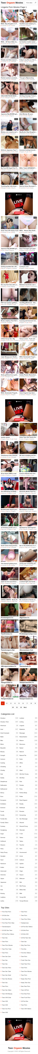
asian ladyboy (11, 286)
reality (28, 804)
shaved (28, 822)
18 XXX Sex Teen (7, 930)
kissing (9, 893)
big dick (34, 493)
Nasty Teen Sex (25, 982)
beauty (9, 751)
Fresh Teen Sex (25, 960)
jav (9, 886)
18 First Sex (24, 1001)
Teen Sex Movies (7, 979)
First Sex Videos (26, 952)
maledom (28, 729)
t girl (27, 151)
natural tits (34, 43)
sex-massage (28, 819)
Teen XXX (5, 1001)
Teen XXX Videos (26, 1008)
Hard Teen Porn (25, 964)
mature (28, 740)
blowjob (14, 61)
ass (18, 170)
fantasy (9, 826)
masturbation (28, 736)
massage (28, 733)
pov (8, 439)
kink (9, 889)
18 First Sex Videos (26, 926)
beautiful (9, 748)
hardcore (8, 475)
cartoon (9, 759)
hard (9, 860)
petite (28, 796)
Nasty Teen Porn (26, 979)
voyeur (28, 874)
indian (9, 867)
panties (32, 439)
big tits (22, 43)
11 (17, 707)
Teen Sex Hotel (6, 975)
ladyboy (29, 25)
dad (9, 774)
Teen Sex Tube (6, 971)
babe (27, 304)
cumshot (4, 25)
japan (9, 878)
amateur (13, 133)
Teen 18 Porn (25, 990)
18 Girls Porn (25, 930)
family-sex (9, 819)
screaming (28, 815)
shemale (22, 25)
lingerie (27, 43)
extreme (9, 807)
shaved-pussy (28, 826)
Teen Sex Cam (6, 956)
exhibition (9, 804)
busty (13, 232)
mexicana (28, 744)
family (9, 815)
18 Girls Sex (5, 915)
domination (34, 286)
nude (28, 759)
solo (13, 151)
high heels (28, 511)
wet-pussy (28, 886)
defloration (9, 785)
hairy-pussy (9, 852)
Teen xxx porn (6, 1008)
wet (28, 882)
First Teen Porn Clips (8, 923)
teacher (28, 845)
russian (28, 811)
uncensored (28, 852)
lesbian (28, 718)
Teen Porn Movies (7, 945)
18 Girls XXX (24, 934)
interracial (32, 250)
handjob (9, 856)
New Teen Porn (25, 986)
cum (9, 25)
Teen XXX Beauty (7, 993)
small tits (32, 304)
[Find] (35, 2)
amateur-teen (9, 722)
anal (8, 133)
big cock (4, 304)
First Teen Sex (6, 919)
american (9, 725)
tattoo (28, 841)
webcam (28, 878)
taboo (28, 837)
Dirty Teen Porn (25, 945)
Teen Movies (12, 2)
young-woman (28, 901)
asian (13, 25)
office (28, 763)
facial (9, 811)
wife (28, 893)
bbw (9, 740)
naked (28, 748)
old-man (28, 777)
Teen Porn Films (26, 919)
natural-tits (28, 755)
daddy (9, 777)
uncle (28, 856)
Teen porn (24, 915)
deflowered (9, 789)
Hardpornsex (25, 923)
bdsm (9, 744)
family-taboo (9, 822)
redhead (28, 807)
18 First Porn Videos (8, 934)
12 (21, 707)
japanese (9, 882)
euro (9, 796)
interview (9, 874)
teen (17, 151)
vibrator (28, 867)
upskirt (28, 863)
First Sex (23, 949)
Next (25, 707)
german (9, 837)
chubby (9, 770)
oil (28, 766)
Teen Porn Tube (6, 949)
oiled (28, 770)
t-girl (28, 833)
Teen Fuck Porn (25, 997)
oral (12, 376)
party (28, 789)
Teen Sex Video (6, 990)
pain (28, 781)
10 (13, 707)
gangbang (9, 830)
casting (9, 763)
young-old (28, 897)
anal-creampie (9, 733)
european (9, 800)
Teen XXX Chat (6, 997)
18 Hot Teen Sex (26, 938)
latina (9, 901)
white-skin (28, 889)
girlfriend (9, 841)
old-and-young (28, 774)
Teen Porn (5, 941)
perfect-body (28, 792)
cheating (9, 766)
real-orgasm (28, 800)
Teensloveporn (6, 926)
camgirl (9, 755)
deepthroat (9, 781)
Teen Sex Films (6, 967)
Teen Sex (5, 938)
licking (28, 722)
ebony (9, 792)
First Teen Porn (6, 911)
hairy (9, 848)
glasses (9, 845)
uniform (17, 340)
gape (9, 833)
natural (28, 751)
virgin (28, 871)
